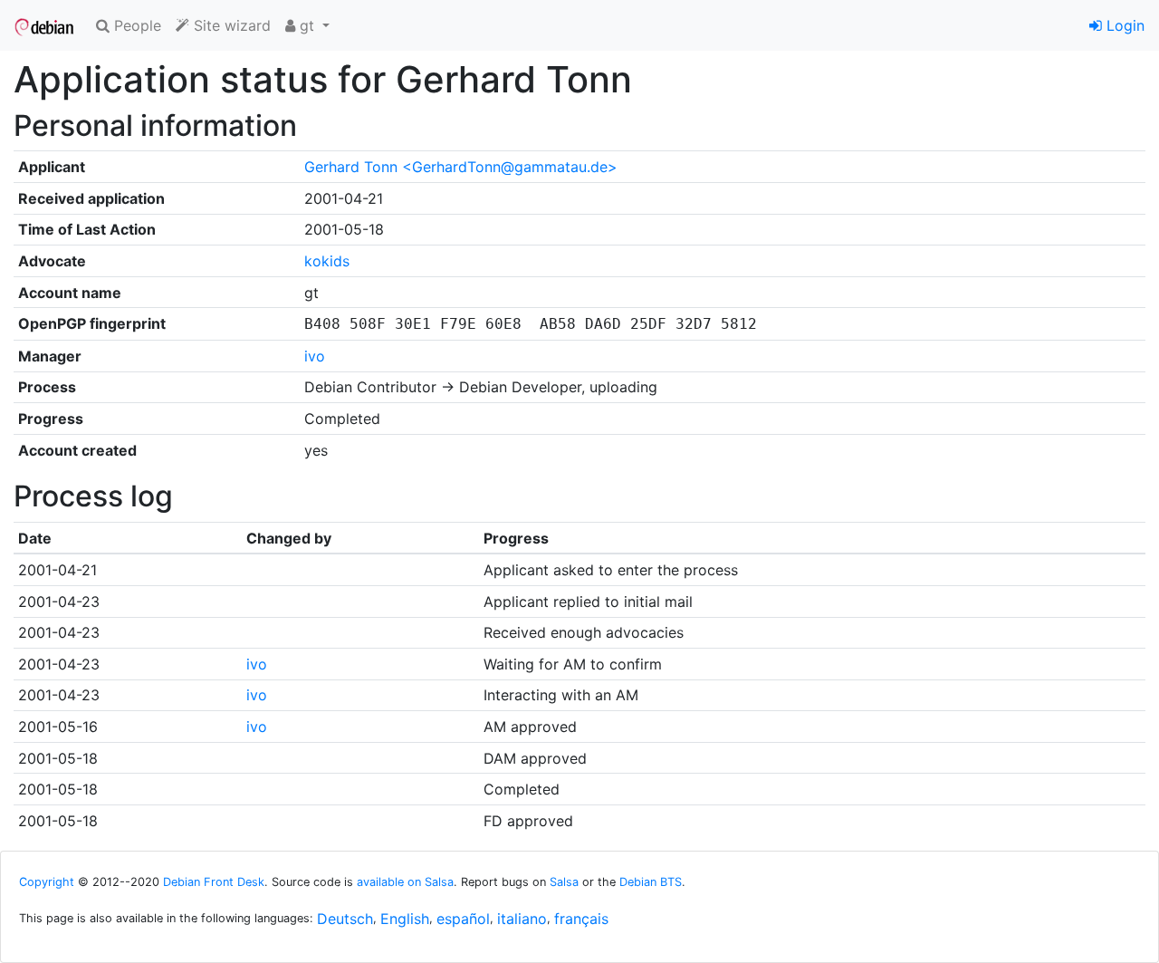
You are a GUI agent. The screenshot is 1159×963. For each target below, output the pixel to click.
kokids (327, 261)
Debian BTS (650, 882)
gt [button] (307, 25)
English (404, 919)
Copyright (46, 882)
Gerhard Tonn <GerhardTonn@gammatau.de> (461, 167)
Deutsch (345, 919)
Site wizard (230, 25)
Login (1123, 25)
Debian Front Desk (213, 882)
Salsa (564, 882)
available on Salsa (405, 882)
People (135, 25)
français (581, 919)
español (463, 919)
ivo (314, 356)
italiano (522, 919)
